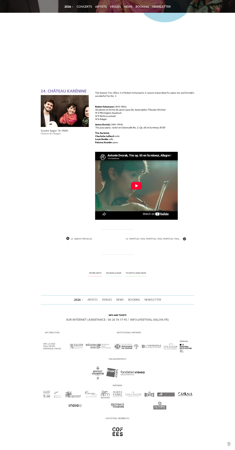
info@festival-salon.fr (149, 320)
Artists (101, 7)
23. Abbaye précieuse (79, 239)
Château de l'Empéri (51, 134)
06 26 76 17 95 (117, 320)
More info (95, 273)
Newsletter (161, 7)
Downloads (113, 273)
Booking (142, 7)
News (128, 7)
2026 (67, 7)
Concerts (84, 7)
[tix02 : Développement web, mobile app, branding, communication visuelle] (228, 443)
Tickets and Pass (136, 273)
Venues (115, 7)
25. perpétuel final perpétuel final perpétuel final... (155, 239)
